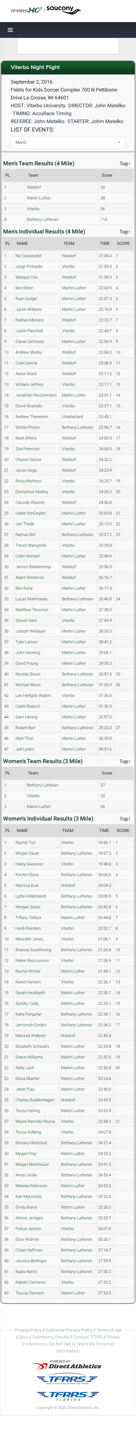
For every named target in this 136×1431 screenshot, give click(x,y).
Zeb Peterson (27, 448)
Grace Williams (29, 1057)
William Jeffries (29, 384)
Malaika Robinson (31, 1185)
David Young (26, 663)
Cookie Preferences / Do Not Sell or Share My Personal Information (71, 1343)
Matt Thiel (24, 738)
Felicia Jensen (28, 1228)
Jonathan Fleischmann (36, 395)
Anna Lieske (26, 1175)
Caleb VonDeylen (30, 513)
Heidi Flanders (28, 928)
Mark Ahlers (26, 438)
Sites (23, 1337)
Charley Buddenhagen (34, 1100)
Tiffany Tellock (28, 917)
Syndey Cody (26, 1003)
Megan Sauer (27, 853)
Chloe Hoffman (28, 1250)
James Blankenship (33, 566)
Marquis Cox (26, 277)
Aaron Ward (25, 373)
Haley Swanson (29, 864)
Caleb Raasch (27, 706)
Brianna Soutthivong (33, 949)
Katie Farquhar (28, 1014)
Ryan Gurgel (26, 298)
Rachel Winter (27, 971)
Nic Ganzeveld (28, 255)
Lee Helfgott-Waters (33, 695)
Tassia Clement (29, 1293)
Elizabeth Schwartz (32, 1046)
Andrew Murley (28, 352)
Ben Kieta (24, 588)
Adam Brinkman (29, 577)
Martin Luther (39, 198)
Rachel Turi (25, 842)
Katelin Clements (30, 1282)
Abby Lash (24, 1067)
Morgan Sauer (27, 906)
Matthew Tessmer (31, 609)
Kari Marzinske (28, 1196)
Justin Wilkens (28, 309)
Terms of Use (109, 1330)
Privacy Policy (28, 1330)
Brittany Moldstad (31, 1142)
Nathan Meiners (29, 320)
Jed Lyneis (24, 749)
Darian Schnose (29, 341)
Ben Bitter (24, 288)
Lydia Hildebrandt (30, 896)
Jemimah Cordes (30, 1024)
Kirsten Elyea (27, 874)
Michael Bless (28, 684)
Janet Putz (24, 1089)
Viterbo (33, 208)
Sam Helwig (26, 717)
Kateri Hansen (28, 982)
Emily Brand (26, 1207)
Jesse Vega (26, 470)
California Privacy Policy (69, 1330)
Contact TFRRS (88, 1337)
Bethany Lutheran (42, 219)
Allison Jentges (29, 1218)
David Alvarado (28, 405)
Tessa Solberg (28, 1132)
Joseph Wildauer (30, 631)
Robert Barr (25, 727)
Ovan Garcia (26, 363)
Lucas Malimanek (31, 599)
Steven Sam (26, 620)
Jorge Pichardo (28, 266)
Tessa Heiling (27, 1110)
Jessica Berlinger (30, 1260)
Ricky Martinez (28, 481)
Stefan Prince (27, 427)
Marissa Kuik (27, 885)
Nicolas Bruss (27, 674)
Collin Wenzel (27, 556)
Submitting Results (50, 1337)
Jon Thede (24, 523)
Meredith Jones (29, 939)
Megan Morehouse (32, 1164)
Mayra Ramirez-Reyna (35, 1121)
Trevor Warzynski (30, 545)
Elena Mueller (27, 1078)
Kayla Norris (26, 1271)
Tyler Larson (26, 641)
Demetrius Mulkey (31, 491)
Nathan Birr (25, 534)
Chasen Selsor (28, 459)
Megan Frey (25, 1153)
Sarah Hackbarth (30, 992)
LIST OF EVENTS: (32, 129)
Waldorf (34, 187)
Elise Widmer (27, 1239)
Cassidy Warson (30, 502)
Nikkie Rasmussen (32, 960)
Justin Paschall (29, 330)
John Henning (27, 652)
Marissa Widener (30, 1035)
